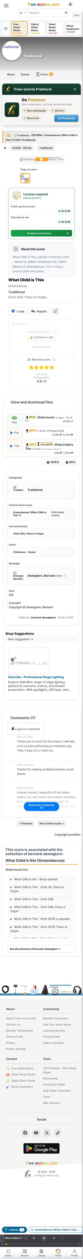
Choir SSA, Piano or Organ (28, 533)
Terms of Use (14, 1036)
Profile (74, 1255)
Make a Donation (53, 1042)
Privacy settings (16, 1048)
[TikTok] (58, 1133)
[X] (47, 1133)
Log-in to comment (27, 729)
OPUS (58, 1255)
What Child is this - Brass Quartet (34, 879)
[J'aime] (26, 1238)
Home (8, 1255)
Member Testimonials (19, 1030)
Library (41, 1255)
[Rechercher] (66, 13)
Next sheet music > (51, 823)
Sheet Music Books (23, 1074)
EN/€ (77, 15)
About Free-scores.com (21, 1018)
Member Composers (56, 1018)
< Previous (25, 823)
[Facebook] (25, 1133)
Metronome (50, 1078)
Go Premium (66, 118)
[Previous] (33, 1238)
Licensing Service (54, 1030)
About (11, 74)
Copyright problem (68, 834)
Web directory (52, 1102)
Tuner (46, 1096)
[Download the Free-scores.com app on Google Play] (41, 1148)
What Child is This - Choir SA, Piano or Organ (37, 889)
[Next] (54, 1238)
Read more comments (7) (41, 806)
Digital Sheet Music (23, 1080)
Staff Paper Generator (57, 1090)
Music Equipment (22, 1086)
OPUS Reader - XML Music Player (60, 1070)
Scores (25, 74)
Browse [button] (25, 1255)
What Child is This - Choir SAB (31, 899)
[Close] (75, 89)
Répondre (25, 755)
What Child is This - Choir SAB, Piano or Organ (38, 909)
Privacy (10, 1042)
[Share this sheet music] (55, 311)
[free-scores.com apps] (6, 28)
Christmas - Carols (24, 552)
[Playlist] (62, 1238)
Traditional (45, 147)
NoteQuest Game (54, 1084)
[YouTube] (36, 1133)
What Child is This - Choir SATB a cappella (40, 918)
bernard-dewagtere (43, 617)
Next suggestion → (20, 639)
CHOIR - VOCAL (22, 147)
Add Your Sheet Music (57, 1024)
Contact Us (13, 1024)
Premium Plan (51, 1036)
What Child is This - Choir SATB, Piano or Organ (38, 928)
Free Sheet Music (22, 1068)
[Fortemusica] (27, 1174)
